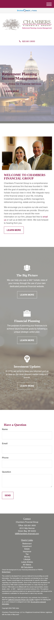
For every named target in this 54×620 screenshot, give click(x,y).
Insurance (27, 551)
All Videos (27, 564)
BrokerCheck (6, 572)
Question (6, 471)
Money (27, 556)
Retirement (27, 543)
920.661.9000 (28, 41)
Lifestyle (27, 559)
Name (5, 429)
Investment (27, 546)
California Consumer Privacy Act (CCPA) (21, 599)
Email (4, 443)
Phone (5, 457)
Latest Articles (27, 562)
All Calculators (27, 567)
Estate (27, 548)
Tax (27, 554)
